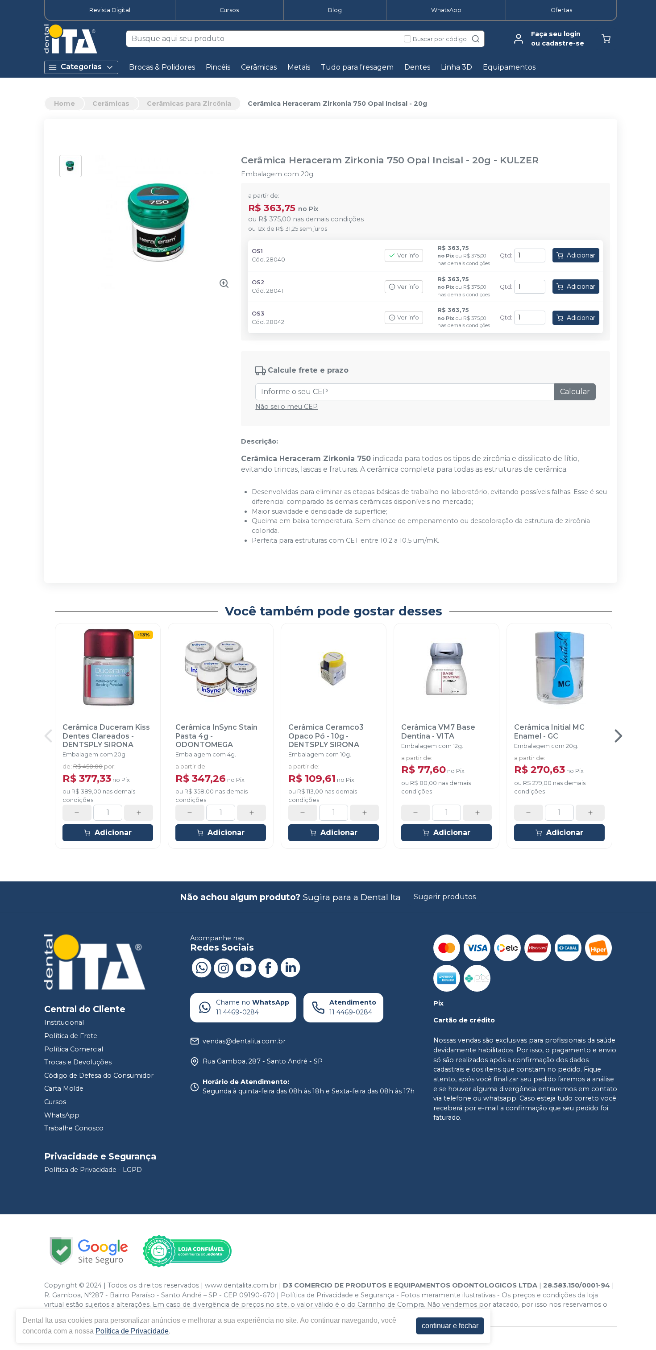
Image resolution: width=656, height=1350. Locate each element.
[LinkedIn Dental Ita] (290, 967)
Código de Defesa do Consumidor (99, 1076)
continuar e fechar (450, 1325)
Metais (298, 67)
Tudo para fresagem (357, 67)
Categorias (81, 66)
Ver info (408, 255)
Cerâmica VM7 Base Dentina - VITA (438, 731)
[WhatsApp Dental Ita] (201, 967)
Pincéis (218, 67)
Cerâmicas (259, 67)
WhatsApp (446, 10)
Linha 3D (456, 67)
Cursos (229, 10)
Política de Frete (70, 1036)
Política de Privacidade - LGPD (93, 1170)
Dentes (417, 67)
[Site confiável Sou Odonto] (187, 1251)
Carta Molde (63, 1089)
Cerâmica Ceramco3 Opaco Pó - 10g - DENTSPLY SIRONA (326, 735)
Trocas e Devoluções (78, 1062)
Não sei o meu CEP (286, 407)
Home (64, 104)
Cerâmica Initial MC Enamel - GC (549, 731)
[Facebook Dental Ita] (268, 967)
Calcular (575, 391)
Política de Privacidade (132, 1331)
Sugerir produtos (445, 897)
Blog (335, 10)
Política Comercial (73, 1049)
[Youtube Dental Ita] (246, 967)
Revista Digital (109, 10)
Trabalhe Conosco (74, 1128)
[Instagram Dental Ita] (223, 967)
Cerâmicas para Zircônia (189, 104)
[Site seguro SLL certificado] (88, 1251)
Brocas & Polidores (162, 67)
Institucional (64, 1022)
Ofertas (561, 10)
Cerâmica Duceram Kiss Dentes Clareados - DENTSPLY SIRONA (106, 735)
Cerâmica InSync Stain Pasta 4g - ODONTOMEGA (216, 735)
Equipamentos (509, 67)
